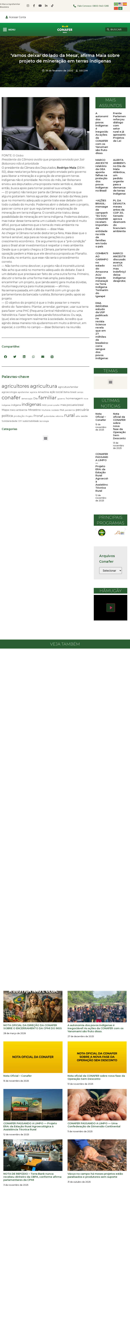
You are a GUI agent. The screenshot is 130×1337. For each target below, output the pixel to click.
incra (86, 398)
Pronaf (38, 416)
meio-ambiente (18, 410)
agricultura (43, 386)
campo (80, 392)
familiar (47, 398)
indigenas (6, 405)
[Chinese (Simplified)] (116, 8)
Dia (35, 398)
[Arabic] (120, 8)
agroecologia (9, 392)
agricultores (15, 386)
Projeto (29, 416)
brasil (73, 392)
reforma (59, 416)
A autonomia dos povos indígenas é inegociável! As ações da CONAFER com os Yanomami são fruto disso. (103, 133)
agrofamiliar (23, 392)
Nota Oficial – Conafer (100, 416)
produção (19, 416)
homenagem (74, 398)
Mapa (5, 409)
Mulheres (46, 410)
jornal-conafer (53, 405)
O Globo (18, 155)
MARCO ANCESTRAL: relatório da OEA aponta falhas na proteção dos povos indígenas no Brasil (103, 175)
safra (78, 416)
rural (69, 415)
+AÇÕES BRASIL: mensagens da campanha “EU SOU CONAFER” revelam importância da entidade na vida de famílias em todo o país (103, 223)
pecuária (82, 409)
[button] (5, 356)
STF (20, 421)
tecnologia (44, 421)
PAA (62, 410)
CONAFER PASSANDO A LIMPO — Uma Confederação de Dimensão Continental (94, 1125)
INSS (44, 405)
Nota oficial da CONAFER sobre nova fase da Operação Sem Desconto (119, 426)
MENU (11, 29)
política (7, 416)
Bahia (66, 392)
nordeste (55, 410)
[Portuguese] (116, 3)
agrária (33, 392)
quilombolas (49, 416)
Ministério (34, 409)
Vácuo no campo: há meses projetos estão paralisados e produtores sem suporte (95, 1175)
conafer (11, 398)
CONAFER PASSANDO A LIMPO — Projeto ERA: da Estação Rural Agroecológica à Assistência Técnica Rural (105, 472)
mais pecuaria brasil (71, 404)
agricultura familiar (68, 387)
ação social (56, 392)
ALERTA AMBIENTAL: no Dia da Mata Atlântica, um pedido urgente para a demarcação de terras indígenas (121, 176)
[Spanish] (125, 3)
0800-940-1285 (100, 6)
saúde (84, 416)
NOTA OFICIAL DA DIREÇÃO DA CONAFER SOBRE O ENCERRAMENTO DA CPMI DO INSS (32, 1027)
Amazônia (43, 392)
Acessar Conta (17, 17)
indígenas (31, 404)
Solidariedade (9, 421)
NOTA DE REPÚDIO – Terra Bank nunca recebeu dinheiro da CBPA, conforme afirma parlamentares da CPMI (32, 1176)
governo (61, 398)
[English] (120, 3)
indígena (16, 405)
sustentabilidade (31, 421)
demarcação (26, 398)
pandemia (70, 410)
